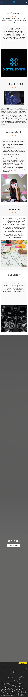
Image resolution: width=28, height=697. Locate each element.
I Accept (22, 663)
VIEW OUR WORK (13, 545)
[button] (1, 2)
